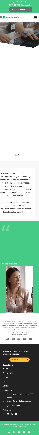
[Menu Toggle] (35, 17)
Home (5, 368)
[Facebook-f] (4, 414)
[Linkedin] (26, 2)
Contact (6, 386)
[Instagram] (22, 2)
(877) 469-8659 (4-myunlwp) (19, 5)
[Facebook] (17, 2)
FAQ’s (5, 382)
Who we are (8, 373)
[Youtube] (13, 2)
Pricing (5, 377)
